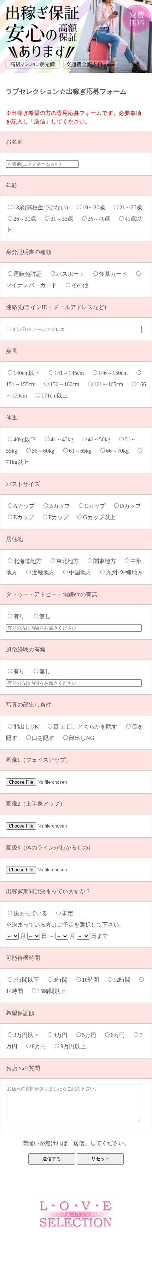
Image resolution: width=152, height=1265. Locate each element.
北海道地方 (30, 561)
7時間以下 (29, 980)
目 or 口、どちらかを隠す (88, 727)
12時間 (124, 980)
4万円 (63, 1035)
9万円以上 (76, 1046)
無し (47, 616)
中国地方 (83, 572)
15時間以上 (54, 991)
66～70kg (120, 451)
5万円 (92, 1035)
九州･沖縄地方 (127, 572)
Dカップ (133, 506)
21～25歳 (133, 207)
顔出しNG (84, 738)
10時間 (93, 980)
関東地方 (107, 561)
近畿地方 (46, 572)
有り (21, 616)
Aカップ (26, 506)
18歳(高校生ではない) (43, 207)
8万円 (42, 1046)
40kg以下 (27, 439)
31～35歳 (65, 219)
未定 (70, 913)
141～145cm (71, 373)
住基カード (116, 274)
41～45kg (65, 439)
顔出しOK (29, 727)
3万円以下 (29, 1035)
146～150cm (115, 373)
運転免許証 (30, 274)
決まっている (33, 913)
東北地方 (70, 561)
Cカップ (97, 506)
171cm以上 (57, 396)
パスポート (73, 274)
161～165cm (111, 384)
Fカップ (61, 517)
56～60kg (46, 451)
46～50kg (102, 439)
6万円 (120, 1035)
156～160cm (67, 384)
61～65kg (83, 451)
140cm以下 (29, 373)
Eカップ (26, 517)
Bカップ (62, 506)
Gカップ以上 (102, 517)
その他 (82, 285)
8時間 (63, 980)
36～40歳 (102, 219)
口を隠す (46, 738)
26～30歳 (27, 219)
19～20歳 (96, 207)
